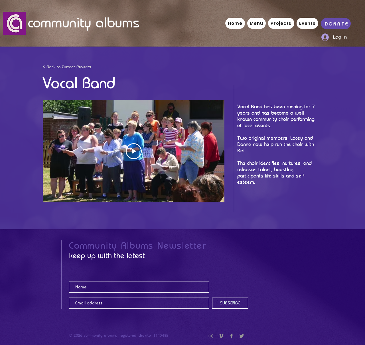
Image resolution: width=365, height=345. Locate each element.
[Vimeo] (221, 336)
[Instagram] (211, 336)
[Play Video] (134, 151)
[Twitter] (242, 336)
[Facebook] (231, 336)
